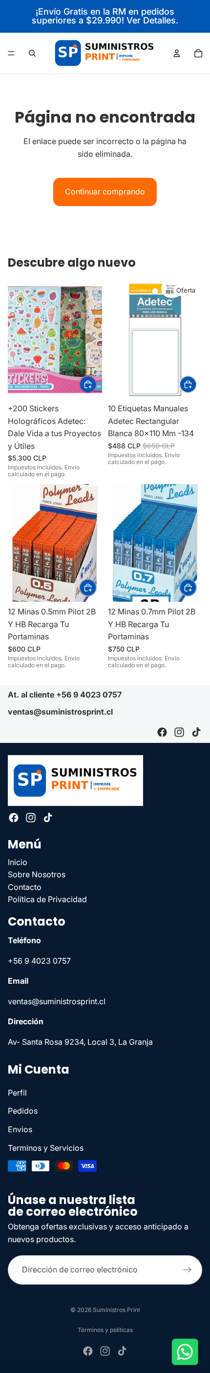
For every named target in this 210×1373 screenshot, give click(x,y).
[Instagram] (179, 732)
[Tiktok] (196, 732)
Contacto (25, 887)
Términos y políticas (105, 1329)
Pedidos (23, 1111)
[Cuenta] (177, 53)
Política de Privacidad (47, 899)
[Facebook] (162, 732)
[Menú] (11, 53)
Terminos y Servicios (46, 1148)
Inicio (17, 862)
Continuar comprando (105, 191)
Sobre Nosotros (36, 874)
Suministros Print (116, 1309)
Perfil (17, 1093)
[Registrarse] (187, 1270)
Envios (20, 1129)
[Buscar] (32, 53)
